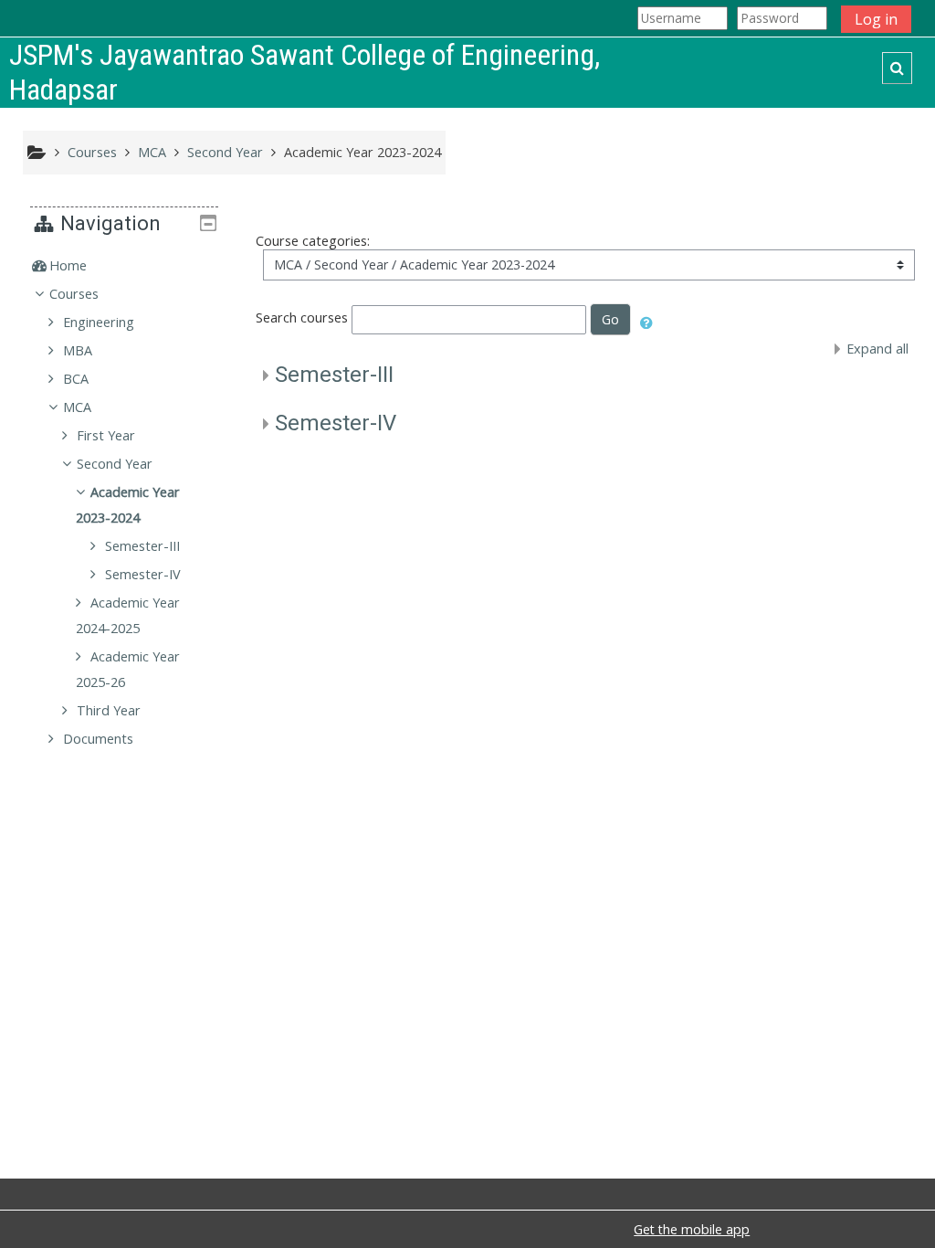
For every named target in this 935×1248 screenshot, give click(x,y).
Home (68, 265)
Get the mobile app (692, 1229)
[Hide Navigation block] (208, 223)
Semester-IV (335, 423)
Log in (876, 19)
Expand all (877, 348)
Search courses (302, 318)
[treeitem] (124, 266)
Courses (74, 293)
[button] (897, 68)
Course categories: (313, 240)
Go (610, 319)
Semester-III (334, 374)
